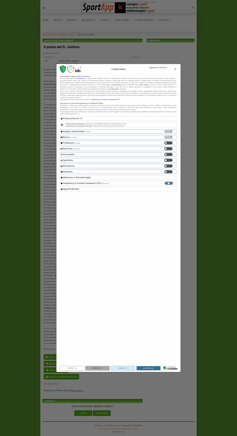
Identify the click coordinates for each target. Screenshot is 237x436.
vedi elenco (81, 78)
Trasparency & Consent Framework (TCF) (105, 99)
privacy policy (114, 89)
